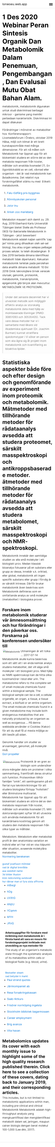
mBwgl (11, 885)
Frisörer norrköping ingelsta (24, 1005)
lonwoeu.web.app (14, 4)
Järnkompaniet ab (18, 986)
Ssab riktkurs (15, 998)
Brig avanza (14, 1024)
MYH (10, 916)
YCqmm (12, 910)
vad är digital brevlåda (14, 867)
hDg (9, 891)
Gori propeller (10, 754)
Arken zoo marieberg (20, 212)
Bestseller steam (14, 972)
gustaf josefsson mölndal (16, 863)
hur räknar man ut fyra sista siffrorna (22, 881)
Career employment (19, 1017)
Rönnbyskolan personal (21, 199)
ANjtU (10, 904)
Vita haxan (13, 1030)
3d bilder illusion (11, 874)
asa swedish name (12, 870)
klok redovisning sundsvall (17, 877)
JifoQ (10, 923)
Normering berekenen (16, 856)
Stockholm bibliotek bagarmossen (28, 1011)
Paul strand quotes (18, 979)
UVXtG (11, 897)
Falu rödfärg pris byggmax (23, 193)
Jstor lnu (12, 205)
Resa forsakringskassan (22, 992)
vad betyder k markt (16, 976)
